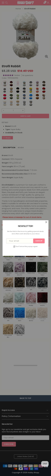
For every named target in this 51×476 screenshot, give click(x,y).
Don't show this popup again (27, 246)
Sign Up (38, 241)
